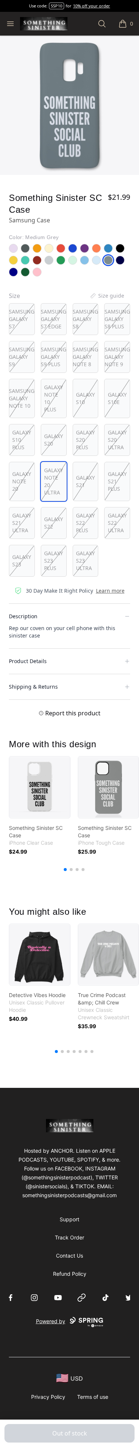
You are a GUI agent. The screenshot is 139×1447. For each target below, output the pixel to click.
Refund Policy (69, 1274)
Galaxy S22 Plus (85, 523)
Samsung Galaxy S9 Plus (53, 357)
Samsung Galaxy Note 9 (117, 357)
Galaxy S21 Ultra (21, 523)
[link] (39, 787)
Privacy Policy (48, 1397)
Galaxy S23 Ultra (85, 561)
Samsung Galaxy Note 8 (85, 357)
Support (69, 1219)
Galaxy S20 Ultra (117, 440)
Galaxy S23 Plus (53, 561)
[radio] (22, 319)
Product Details (28, 661)
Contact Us (69, 1255)
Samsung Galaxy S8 (85, 319)
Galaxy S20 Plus (85, 440)
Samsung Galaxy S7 (21, 319)
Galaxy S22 (53, 523)
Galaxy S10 (85, 398)
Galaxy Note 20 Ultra (53, 481)
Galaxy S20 (53, 440)
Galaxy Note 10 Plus (53, 398)
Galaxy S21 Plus (117, 481)
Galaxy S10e (117, 398)
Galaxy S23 (21, 560)
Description (23, 616)
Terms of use (92, 1397)
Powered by (50, 1321)
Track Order (69, 1237)
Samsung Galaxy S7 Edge (53, 319)
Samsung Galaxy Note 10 (21, 398)
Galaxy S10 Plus (21, 440)
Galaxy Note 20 (21, 481)
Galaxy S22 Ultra (117, 523)
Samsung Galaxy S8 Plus (117, 319)
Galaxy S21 (85, 481)
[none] (106, 295)
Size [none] (14, 296)
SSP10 (56, 6)
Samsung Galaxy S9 (21, 357)
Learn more (110, 590)
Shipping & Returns (33, 686)
